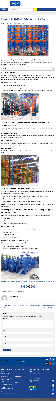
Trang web (5, 343)
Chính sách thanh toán (35, 378)
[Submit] (35, 9)
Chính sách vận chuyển (35, 376)
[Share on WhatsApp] (22, 286)
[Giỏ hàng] (54, 4)
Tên (4, 330)
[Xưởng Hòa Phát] (15, 3)
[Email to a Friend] (29, 286)
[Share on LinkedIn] (34, 286)
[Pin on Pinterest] (32, 286)
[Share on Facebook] (24, 286)
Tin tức (3, 17)
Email (4, 336)
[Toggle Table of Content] (51, 68)
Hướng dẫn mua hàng (35, 373)
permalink (22, 291)
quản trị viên (21, 23)
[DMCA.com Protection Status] (32, 387)
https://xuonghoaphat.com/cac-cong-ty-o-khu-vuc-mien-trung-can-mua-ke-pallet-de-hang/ (30, 281)
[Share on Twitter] (27, 286)
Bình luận (5, 318)
